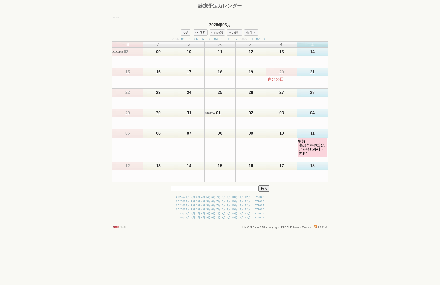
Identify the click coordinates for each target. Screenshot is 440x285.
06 (196, 39)
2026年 (180, 213)
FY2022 (259, 197)
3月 (198, 197)
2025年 (180, 209)
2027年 (180, 217)
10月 (234, 197)
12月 (248, 197)
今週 (186, 32)
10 (222, 39)
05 (189, 39)
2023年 (180, 201)
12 (235, 39)
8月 (224, 197)
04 (183, 39)
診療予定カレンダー (220, 5)
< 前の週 (217, 32)
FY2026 (259, 213)
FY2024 (259, 205)
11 (229, 39)
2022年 (180, 197)
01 (251, 39)
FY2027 (259, 217)
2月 (193, 197)
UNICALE (248, 227)
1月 (188, 197)
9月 (229, 197)
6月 (213, 197)
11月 (241, 197)
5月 (208, 197)
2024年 (180, 205)
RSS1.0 (322, 227)
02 (258, 39)
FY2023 (259, 201)
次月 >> (251, 32)
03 (264, 39)
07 (202, 39)
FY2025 (259, 209)
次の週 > (234, 32)
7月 (218, 197)
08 (209, 39)
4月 (203, 197)
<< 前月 (200, 32)
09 (216, 39)
